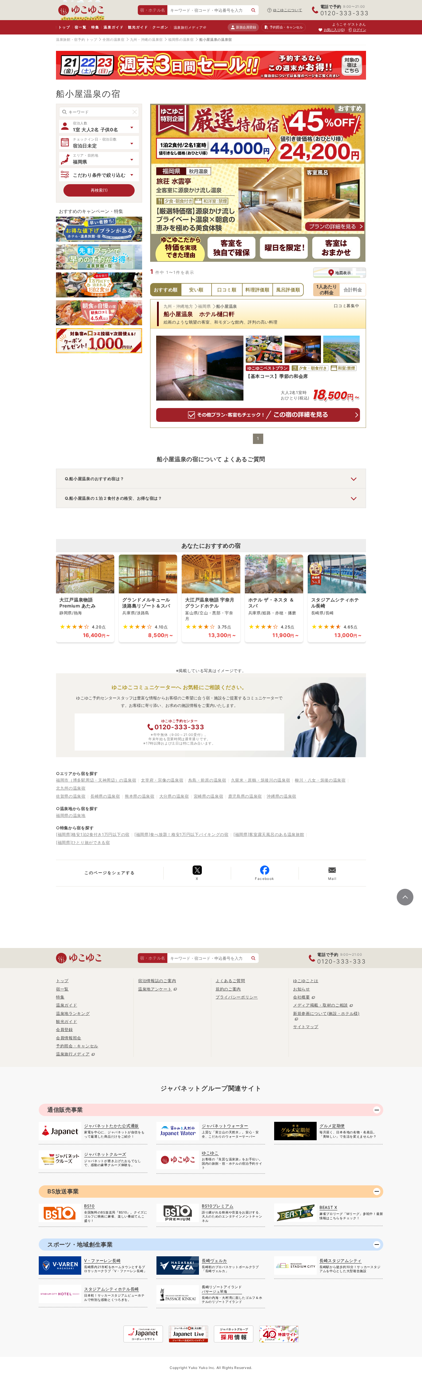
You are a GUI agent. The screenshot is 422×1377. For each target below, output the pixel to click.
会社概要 (301, 997)
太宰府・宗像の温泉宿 (162, 780)
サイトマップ (305, 1026)
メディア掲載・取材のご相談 (320, 1005)
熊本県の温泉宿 (139, 796)
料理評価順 (257, 290)
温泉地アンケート (155, 988)
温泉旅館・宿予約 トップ (76, 39)
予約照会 (286, 27)
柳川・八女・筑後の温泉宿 (320, 780)
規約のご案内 (228, 988)
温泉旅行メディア (188, 27)
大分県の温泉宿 (174, 796)
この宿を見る (258, 415)
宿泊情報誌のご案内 (157, 980)
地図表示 (343, 272)
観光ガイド (138, 27)
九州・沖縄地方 (178, 306)
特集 (95, 27)
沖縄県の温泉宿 (281, 796)
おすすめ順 (166, 290)
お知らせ (301, 988)
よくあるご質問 (230, 980)
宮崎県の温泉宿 (208, 796)
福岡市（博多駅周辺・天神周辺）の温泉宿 (96, 780)
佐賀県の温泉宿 (71, 796)
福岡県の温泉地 (71, 815)
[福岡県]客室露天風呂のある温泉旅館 (268, 834)
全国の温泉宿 (113, 39)
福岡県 (204, 306)
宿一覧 (80, 27)
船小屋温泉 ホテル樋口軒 (199, 314)
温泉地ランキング (73, 1013)
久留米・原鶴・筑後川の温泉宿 (260, 780)
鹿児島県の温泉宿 (245, 796)
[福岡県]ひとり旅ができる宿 (83, 842)
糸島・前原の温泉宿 (207, 780)
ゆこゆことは (305, 980)
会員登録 (64, 1029)
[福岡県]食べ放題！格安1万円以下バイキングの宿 (181, 834)
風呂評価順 (288, 290)
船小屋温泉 (226, 306)
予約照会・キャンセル (77, 1045)
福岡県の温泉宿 (181, 39)
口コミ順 (227, 290)
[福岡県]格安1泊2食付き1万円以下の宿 (92, 834)
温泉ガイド (113, 27)
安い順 (196, 290)
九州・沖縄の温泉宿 (146, 39)
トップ (64, 27)
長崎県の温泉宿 (105, 796)
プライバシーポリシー (237, 997)
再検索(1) (99, 190)
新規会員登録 (246, 27)
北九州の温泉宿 (71, 788)
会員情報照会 (68, 1037)
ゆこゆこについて (287, 10)
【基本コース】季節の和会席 (277, 376)
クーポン (160, 27)
